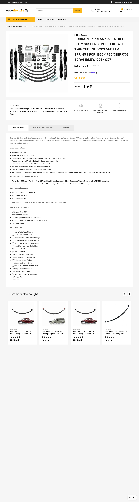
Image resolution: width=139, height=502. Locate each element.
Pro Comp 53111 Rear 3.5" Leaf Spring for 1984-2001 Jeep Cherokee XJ (53, 334)
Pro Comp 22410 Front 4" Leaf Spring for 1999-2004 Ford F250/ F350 (84, 334)
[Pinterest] (91, 86)
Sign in (124, 2)
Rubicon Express (80, 35)
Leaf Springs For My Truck (29, 109)
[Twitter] (87, 86)
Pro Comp (13, 329)
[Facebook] (84, 86)
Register (130, 2)
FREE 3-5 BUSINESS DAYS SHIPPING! (16, 2)
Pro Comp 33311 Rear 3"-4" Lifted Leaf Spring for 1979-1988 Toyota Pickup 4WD (116, 335)
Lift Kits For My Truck (48, 109)
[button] (15, 337)
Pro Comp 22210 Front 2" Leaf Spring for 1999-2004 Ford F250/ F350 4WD (21, 334)
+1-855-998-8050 (102, 12)
